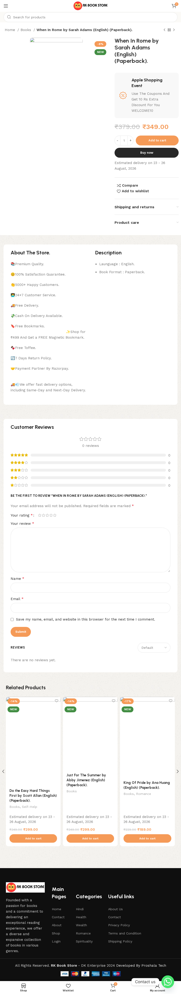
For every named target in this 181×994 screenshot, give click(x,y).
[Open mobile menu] (6, 6)
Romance (143, 794)
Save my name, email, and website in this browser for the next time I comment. (85, 619)
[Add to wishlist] (56, 701)
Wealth (81, 925)
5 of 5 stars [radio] (55, 515)
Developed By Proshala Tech (141, 965)
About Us (115, 909)
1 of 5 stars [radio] (39, 515)
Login (56, 941)
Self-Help (29, 807)
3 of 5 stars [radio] (47, 515)
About (57, 925)
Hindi (80, 909)
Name (17, 578)
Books (26, 30)
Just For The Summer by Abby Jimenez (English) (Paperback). (86, 780)
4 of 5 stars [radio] (51, 515)
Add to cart (157, 140)
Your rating (22, 515)
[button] (33, 838)
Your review (22, 523)
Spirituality (84, 941)
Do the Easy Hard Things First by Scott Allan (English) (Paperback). (33, 796)
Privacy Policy (119, 925)
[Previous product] (164, 30)
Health (81, 917)
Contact (58, 917)
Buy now (146, 152)
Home (10, 30)
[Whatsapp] (167, 981)
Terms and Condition (124, 933)
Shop (56, 933)
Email (17, 599)
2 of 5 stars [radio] (43, 515)
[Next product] (174, 30)
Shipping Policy (120, 941)
